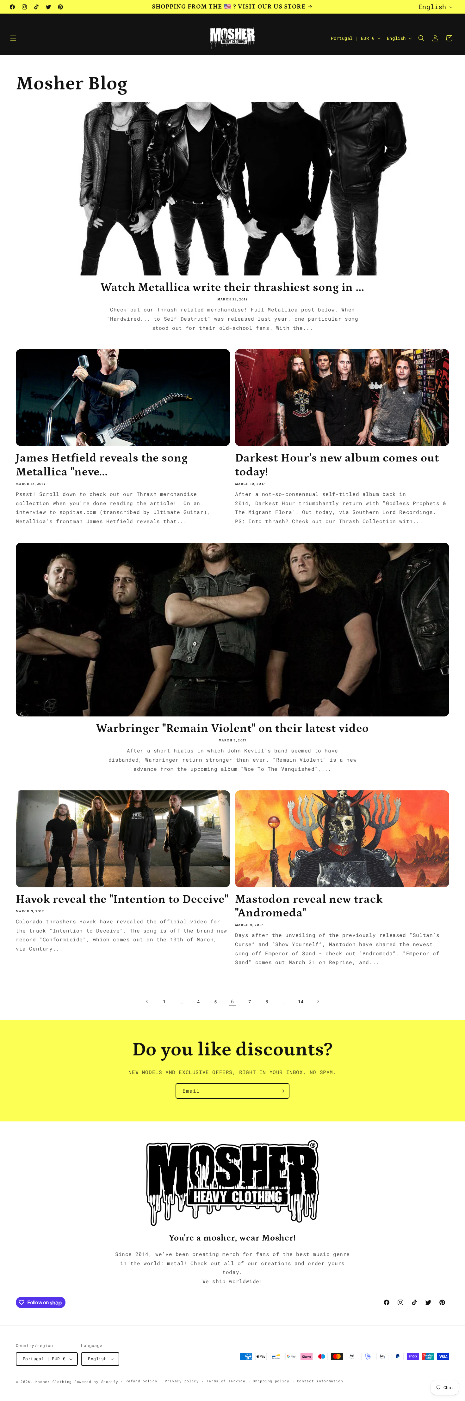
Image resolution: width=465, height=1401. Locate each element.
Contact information (320, 1381)
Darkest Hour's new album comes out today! (337, 465)
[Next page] (318, 1001)
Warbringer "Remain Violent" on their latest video (232, 728)
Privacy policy (182, 1381)
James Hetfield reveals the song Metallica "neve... (102, 465)
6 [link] (232, 1001)
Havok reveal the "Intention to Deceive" (122, 899)
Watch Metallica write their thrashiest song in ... (232, 287)
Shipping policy (271, 1381)
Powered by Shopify (96, 1381)
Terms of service (225, 1381)
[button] (13, 38)
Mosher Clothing (53, 1381)
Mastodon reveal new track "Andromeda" (309, 906)
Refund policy (141, 1381)
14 (300, 1002)
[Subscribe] (282, 1091)
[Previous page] (147, 1001)
